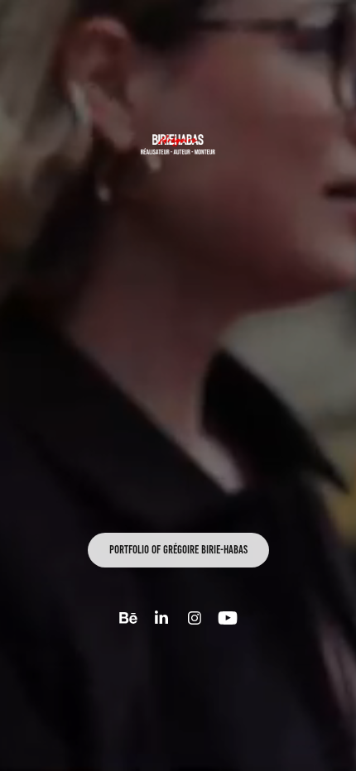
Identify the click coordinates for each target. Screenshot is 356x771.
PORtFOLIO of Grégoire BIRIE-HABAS (178, 550)
